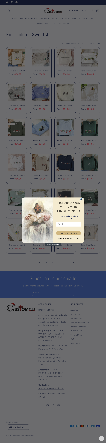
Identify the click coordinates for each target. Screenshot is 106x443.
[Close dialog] (82, 200)
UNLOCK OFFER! (68, 233)
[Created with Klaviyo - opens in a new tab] (53, 244)
